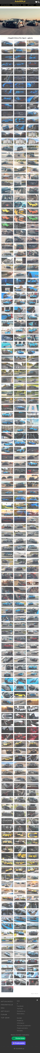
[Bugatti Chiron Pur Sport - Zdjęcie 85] (7, 240)
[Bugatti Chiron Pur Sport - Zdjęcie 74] (20, 212)
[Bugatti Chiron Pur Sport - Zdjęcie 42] (33, 134)
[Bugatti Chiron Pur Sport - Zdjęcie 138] (33, 359)
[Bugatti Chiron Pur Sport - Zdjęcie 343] (7, 842)
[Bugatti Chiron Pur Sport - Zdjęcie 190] (7, 485)
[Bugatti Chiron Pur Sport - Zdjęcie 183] (33, 464)
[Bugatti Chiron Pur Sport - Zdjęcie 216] (33, 541)
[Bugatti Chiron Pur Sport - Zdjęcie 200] (20, 506)
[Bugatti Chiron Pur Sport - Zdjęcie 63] (33, 183)
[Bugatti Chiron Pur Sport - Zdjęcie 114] (33, 303)
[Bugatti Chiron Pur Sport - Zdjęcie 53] (20, 163)
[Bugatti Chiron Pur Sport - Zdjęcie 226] (7, 569)
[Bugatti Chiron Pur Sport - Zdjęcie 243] (33, 604)
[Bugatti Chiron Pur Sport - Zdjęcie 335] (20, 821)
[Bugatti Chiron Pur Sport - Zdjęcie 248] (20, 618)
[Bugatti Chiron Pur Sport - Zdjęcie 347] (20, 849)
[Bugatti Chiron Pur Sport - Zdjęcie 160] (7, 415)
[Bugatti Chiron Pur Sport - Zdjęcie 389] (20, 947)
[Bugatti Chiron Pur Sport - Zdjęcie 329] (20, 807)
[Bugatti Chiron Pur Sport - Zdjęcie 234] (33, 583)
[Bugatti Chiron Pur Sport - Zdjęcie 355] (7, 870)
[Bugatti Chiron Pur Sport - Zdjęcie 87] (33, 240)
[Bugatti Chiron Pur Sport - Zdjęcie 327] (33, 800)
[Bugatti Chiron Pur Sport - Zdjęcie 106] (7, 289)
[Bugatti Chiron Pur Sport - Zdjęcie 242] (20, 604)
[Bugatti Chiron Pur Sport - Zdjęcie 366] (33, 891)
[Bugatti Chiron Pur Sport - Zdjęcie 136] (7, 359)
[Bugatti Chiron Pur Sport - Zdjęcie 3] (33, 43)
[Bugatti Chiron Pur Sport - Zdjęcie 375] (33, 912)
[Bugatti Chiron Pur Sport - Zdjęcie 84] (33, 233)
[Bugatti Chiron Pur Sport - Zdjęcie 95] (20, 261)
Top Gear (5, 1018)
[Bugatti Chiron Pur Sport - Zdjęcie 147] (33, 380)
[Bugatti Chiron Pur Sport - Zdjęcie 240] (33, 597)
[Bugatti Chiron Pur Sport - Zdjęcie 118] (7, 317)
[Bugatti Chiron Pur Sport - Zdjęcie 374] (20, 912)
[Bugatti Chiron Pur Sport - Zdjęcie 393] (33, 954)
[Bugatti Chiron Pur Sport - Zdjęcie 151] (7, 394)
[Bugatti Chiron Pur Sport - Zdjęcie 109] (7, 296)
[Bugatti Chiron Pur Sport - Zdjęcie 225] (33, 562)
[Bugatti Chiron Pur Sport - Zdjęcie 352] (7, 863)
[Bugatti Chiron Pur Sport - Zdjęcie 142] (7, 373)
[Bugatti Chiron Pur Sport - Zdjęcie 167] (20, 429)
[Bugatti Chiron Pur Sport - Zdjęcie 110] (20, 296)
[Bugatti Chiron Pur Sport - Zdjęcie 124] (7, 331)
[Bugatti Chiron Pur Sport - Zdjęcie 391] (7, 954)
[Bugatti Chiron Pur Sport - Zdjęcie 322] (7, 793)
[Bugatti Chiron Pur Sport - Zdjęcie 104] (20, 282)
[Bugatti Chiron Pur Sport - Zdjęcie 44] (20, 141)
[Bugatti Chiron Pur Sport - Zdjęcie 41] (20, 134)
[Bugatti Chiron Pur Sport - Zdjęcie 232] (7, 583)
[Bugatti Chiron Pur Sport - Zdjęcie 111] (33, 296)
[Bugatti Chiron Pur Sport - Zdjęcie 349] (7, 856)
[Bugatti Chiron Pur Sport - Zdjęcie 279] (33, 688)
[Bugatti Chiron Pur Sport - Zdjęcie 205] (7, 520)
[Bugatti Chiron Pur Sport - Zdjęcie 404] (20, 982)
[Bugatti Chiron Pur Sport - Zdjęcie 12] (33, 64)
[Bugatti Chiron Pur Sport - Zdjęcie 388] (7, 947)
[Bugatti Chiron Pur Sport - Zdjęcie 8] (20, 57)
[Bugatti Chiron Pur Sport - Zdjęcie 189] (33, 478)
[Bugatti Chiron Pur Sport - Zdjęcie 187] (7, 478)
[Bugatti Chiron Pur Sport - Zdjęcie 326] (20, 800)
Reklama (20, 1030)
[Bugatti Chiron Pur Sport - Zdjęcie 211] (7, 534)
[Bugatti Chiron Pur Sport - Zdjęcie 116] (20, 310)
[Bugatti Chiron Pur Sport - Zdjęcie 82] (7, 233)
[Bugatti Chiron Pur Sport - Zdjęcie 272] (20, 674)
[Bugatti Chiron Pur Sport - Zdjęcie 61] (7, 183)
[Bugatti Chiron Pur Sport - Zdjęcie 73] (7, 212)
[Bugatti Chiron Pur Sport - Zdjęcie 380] (20, 926)
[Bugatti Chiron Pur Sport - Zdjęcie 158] (20, 408)
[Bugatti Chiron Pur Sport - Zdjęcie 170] (20, 436)
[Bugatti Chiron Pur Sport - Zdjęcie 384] (33, 933)
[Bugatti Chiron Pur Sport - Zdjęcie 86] (20, 240)
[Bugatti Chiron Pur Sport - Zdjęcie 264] (33, 653)
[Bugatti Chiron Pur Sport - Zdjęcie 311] (20, 765)
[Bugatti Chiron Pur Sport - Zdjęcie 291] (33, 716)
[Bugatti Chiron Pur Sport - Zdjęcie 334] (7, 821)
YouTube (20, 1008)
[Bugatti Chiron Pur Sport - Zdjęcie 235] (7, 590)
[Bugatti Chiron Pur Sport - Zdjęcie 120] (33, 317)
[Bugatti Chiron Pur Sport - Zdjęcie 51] (33, 155)
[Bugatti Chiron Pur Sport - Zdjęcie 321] (33, 786)
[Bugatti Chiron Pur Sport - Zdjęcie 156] (33, 401)
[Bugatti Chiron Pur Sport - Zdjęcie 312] (33, 765)
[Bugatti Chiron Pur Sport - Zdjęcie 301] (7, 744)
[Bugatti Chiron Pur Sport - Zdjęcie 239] (20, 597)
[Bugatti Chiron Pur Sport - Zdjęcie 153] (33, 394)
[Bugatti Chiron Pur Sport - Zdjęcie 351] (33, 856)
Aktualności (5, 5)
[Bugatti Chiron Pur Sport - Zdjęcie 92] (20, 254)
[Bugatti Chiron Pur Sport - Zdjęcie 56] (20, 170)
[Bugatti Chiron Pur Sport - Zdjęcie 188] (20, 478)
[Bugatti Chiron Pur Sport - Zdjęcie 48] (33, 148)
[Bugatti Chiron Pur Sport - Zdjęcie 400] (7, 975)
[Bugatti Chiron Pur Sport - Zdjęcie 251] (20, 625)
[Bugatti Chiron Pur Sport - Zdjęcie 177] (33, 450)
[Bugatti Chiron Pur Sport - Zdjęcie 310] (7, 765)
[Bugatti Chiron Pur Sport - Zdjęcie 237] (33, 590)
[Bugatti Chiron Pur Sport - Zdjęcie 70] (7, 205)
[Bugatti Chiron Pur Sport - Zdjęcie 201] (33, 506)
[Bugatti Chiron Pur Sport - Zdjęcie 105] (33, 282)
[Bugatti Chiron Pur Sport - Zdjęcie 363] (33, 884)
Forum (4, 1014)
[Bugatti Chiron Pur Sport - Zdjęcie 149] (20, 387)
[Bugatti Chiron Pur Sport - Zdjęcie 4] (7, 50)
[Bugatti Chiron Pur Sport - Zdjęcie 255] (33, 632)
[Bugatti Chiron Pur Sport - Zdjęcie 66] (33, 190)
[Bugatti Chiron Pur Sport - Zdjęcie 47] (20, 148)
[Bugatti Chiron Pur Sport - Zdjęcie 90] (33, 247)
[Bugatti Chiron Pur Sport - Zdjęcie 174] (33, 443)
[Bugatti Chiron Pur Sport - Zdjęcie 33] (33, 113)
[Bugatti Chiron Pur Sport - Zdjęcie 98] (20, 268)
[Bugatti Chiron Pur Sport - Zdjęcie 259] (7, 646)
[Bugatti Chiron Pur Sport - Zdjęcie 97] (7, 268)
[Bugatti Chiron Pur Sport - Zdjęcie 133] (7, 352)
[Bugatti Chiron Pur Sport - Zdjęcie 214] (7, 541)
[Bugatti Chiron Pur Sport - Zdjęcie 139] (7, 366)
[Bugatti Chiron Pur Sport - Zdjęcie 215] (20, 541)
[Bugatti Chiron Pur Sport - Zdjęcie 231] (33, 576)
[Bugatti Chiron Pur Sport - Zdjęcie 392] (20, 954)
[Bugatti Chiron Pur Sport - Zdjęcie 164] (20, 422)
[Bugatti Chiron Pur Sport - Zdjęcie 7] (7, 57)
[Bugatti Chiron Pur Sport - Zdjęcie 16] (7, 78)
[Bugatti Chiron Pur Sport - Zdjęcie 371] (20, 905)
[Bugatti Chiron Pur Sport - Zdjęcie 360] (33, 877)
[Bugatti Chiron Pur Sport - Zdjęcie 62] (20, 183)
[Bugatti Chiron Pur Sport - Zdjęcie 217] (7, 548)
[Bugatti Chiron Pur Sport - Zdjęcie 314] (20, 772)
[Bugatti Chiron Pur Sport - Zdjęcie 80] (20, 226)
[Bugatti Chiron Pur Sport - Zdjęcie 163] (7, 422)
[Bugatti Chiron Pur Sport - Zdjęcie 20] (20, 85)
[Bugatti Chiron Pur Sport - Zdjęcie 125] (20, 331)
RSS (18, 1001)
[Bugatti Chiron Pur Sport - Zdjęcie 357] (33, 870)
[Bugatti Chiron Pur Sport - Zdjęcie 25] (7, 99)
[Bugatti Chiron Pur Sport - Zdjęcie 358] (7, 877)
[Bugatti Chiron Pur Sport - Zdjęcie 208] (7, 527)
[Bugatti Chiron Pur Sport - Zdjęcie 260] (20, 646)
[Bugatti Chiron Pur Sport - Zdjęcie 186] (33, 471)
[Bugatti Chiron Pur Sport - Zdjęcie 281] (20, 695)
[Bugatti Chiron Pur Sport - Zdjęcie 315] (33, 772)
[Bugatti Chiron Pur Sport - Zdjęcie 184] (7, 471)
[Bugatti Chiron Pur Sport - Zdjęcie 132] (33, 345)
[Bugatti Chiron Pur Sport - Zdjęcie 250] (7, 625)
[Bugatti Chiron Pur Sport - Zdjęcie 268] (7, 667)
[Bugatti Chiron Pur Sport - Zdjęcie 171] (33, 436)
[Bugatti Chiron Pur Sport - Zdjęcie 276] (33, 681)
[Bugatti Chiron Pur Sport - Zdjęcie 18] (33, 78)
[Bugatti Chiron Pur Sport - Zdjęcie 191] (20, 485)
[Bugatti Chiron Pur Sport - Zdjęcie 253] (7, 632)
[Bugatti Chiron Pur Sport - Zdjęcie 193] (7, 492)
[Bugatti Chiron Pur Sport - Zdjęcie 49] (7, 155)
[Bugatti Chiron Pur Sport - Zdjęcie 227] (20, 569)
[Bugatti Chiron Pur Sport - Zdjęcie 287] (20, 709)
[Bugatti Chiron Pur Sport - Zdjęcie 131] (20, 345)
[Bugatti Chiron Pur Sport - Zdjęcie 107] (20, 289)
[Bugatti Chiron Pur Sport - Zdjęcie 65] (20, 190)
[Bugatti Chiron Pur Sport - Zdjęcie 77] (20, 218)
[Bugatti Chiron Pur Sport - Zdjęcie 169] (7, 436)
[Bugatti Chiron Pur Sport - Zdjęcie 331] (7, 814)
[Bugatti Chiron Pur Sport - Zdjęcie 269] (20, 667)
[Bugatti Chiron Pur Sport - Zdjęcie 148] (7, 387)
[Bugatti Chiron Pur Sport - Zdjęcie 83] (20, 233)
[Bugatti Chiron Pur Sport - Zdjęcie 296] (20, 730)
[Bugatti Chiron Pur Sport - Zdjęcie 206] (20, 520)
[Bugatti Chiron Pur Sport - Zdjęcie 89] (20, 247)
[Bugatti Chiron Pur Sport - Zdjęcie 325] (7, 800)
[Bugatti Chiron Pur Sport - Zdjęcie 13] (7, 71)
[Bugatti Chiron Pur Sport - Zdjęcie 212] (20, 534)
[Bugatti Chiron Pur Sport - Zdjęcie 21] (33, 85)
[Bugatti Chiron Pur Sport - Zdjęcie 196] (7, 499)
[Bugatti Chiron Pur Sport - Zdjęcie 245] (20, 611)
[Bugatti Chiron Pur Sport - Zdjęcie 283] (7, 702)
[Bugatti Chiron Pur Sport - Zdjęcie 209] (20, 527)
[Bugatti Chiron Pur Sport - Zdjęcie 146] (20, 380)
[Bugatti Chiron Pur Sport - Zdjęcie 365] (20, 891)
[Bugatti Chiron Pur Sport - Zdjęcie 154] (7, 401)
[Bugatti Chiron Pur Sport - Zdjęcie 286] (7, 709)
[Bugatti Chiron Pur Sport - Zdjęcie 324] (33, 793)
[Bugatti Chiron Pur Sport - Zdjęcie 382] (7, 933)
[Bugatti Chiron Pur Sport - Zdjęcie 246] (33, 611)
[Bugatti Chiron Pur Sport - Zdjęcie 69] (33, 198)
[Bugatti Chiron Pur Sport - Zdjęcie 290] (20, 716)
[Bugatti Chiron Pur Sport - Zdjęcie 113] (20, 303)
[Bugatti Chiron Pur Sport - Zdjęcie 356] (20, 870)
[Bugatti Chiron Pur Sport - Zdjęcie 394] (7, 961)
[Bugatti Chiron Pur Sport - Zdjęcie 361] (7, 884)
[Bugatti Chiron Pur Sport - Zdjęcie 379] (7, 926)
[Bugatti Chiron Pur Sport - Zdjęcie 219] (33, 548)
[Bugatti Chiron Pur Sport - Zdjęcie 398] (20, 968)
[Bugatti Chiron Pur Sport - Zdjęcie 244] (7, 611)
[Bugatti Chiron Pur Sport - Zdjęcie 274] (7, 681)
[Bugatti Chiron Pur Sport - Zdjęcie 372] (33, 905)
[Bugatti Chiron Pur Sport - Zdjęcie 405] (33, 982)
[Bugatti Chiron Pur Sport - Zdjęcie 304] (7, 751)
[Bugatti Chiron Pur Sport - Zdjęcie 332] (20, 814)
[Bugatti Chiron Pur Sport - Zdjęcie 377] (20, 919)
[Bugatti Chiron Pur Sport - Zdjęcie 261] (33, 646)
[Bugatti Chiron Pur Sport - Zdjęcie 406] (7, 989)
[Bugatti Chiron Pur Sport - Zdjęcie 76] (7, 218)
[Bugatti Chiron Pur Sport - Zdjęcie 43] (7, 141)
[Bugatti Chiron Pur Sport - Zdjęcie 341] (20, 835)
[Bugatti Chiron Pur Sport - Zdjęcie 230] (20, 576)
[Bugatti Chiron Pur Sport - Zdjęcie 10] (7, 64)
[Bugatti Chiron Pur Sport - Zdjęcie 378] (33, 919)
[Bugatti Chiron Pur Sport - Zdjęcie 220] (7, 555)
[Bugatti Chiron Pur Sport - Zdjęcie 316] (7, 779)
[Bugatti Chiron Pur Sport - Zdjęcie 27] (33, 99)
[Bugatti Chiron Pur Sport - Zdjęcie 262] (7, 653)
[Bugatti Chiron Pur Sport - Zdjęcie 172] (7, 443)
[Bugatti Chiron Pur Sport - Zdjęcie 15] (33, 71)
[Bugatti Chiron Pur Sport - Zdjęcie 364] (7, 891)
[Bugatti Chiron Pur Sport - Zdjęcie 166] (7, 429)
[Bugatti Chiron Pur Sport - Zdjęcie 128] (20, 338)
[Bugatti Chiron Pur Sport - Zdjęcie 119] (20, 317)
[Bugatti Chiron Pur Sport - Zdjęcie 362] (20, 884)
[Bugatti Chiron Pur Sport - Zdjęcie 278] (20, 688)
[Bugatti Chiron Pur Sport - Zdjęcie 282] (33, 695)
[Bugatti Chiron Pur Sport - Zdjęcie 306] (33, 751)
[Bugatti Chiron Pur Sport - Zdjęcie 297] (33, 730)
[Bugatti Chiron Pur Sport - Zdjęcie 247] (7, 618)
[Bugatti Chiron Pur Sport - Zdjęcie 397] (7, 968)
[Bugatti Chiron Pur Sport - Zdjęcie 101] (20, 275)
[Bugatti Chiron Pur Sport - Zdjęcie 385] (7, 940)
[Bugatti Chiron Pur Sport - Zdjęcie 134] (20, 352)
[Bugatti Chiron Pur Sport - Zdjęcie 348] (33, 849)
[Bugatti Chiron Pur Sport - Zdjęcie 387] (33, 940)
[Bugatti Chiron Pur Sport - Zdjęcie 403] (7, 982)
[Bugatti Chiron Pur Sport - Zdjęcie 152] (20, 394)
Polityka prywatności (24, 1025)
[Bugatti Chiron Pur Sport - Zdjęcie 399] (33, 968)
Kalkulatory (21, 1013)
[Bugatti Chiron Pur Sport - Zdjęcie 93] (33, 254)
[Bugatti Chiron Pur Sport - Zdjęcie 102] (33, 275)
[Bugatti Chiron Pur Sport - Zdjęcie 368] (20, 898)
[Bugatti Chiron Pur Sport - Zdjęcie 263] (20, 653)
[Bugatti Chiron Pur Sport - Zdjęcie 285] (33, 702)
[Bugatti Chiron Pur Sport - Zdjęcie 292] (7, 723)
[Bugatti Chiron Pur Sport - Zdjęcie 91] (7, 254)
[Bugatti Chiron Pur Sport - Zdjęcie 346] (7, 849)
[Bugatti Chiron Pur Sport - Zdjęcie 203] (20, 513)
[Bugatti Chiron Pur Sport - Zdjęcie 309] (33, 758)
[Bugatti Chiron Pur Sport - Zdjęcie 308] (20, 758)
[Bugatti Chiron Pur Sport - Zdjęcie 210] (33, 527)
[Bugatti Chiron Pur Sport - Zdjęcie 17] (20, 78)
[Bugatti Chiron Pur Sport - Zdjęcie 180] (30, 21)
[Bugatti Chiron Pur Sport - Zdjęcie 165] (33, 422)
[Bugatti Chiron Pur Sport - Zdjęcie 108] (33, 289)
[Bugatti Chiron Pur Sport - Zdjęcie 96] (33, 261)
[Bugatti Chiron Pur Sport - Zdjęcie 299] (20, 737)
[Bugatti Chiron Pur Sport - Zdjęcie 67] (7, 198)
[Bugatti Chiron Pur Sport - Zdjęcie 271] (7, 674)
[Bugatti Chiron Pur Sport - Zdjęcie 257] (20, 639)
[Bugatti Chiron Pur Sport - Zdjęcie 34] (7, 120)
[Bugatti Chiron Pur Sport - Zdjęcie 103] (7, 282)
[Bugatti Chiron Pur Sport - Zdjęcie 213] (33, 534)
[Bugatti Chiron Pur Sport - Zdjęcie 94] (7, 261)
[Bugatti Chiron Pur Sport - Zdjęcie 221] (20, 555)
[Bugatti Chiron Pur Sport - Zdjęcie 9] (33, 57)
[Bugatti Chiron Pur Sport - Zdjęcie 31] (7, 113)
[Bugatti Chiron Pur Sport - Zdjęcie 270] (33, 667)
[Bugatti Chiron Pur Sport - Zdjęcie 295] (7, 730)
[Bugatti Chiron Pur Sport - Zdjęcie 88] (7, 247)
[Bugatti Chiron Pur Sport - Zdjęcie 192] (33, 485)
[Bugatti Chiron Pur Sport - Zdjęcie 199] (7, 506)
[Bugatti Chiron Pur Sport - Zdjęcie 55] (7, 170)
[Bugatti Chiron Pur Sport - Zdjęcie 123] (33, 324)
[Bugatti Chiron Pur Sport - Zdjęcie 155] (20, 401)
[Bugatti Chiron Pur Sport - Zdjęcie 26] (20, 99)
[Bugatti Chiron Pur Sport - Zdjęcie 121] (7, 324)
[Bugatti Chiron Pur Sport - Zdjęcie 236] (20, 590)
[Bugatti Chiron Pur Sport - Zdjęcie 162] (33, 415)
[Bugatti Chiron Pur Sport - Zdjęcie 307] (7, 758)
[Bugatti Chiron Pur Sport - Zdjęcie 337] (7, 828)
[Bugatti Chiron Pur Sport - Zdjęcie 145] (7, 380)
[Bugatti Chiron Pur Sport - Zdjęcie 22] (7, 92)
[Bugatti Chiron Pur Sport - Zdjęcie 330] (33, 807)
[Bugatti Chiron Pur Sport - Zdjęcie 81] (33, 226)
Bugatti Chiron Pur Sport (17, 38)
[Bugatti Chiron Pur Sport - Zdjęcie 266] (20, 660)
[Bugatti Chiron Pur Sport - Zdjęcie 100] (7, 275)
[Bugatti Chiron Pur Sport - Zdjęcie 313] (7, 772)
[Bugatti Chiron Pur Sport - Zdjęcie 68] (20, 198)
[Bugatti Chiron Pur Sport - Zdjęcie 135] (33, 352)
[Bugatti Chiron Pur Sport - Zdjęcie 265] (7, 660)
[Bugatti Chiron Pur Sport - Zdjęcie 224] (20, 562)
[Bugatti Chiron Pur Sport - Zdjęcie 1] (7, 43)
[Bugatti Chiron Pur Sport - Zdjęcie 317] (20, 779)
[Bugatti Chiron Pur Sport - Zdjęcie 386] (20, 940)
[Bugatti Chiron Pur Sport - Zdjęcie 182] (20, 464)
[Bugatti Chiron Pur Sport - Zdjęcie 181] (7, 464)
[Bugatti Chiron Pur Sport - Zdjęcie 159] (33, 408)
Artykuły (31, 5)
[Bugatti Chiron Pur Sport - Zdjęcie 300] (33, 737)
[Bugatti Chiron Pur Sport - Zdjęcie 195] (33, 492)
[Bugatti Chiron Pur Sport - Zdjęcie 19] (7, 85)
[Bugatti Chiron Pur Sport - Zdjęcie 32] (20, 113)
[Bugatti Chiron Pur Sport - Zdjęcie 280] (7, 695)
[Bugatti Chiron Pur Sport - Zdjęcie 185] (20, 471)
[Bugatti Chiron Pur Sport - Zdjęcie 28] (7, 106)
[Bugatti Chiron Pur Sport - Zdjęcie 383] (20, 933)
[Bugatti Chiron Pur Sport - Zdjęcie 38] (20, 127)
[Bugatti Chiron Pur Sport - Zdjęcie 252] (33, 625)
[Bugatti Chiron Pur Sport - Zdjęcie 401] (20, 975)
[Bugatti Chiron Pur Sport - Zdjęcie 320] (20, 786)
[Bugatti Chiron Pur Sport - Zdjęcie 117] (33, 310)
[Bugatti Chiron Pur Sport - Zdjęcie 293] (20, 723)
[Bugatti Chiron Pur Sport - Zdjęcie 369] (33, 898)
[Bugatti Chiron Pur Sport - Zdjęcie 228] (33, 569)
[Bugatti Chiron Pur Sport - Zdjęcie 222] (33, 555)
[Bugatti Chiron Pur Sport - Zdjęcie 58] (7, 176)
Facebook (20, 1006)
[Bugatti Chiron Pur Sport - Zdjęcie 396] (33, 961)
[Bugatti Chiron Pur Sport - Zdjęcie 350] (20, 856)
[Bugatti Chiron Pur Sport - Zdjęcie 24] (33, 92)
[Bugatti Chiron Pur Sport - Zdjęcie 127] (7, 338)
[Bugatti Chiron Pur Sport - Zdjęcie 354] (33, 863)
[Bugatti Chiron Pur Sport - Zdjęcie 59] (20, 176)
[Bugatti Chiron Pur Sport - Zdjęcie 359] (20, 877)
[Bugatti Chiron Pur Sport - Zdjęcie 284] (20, 702)
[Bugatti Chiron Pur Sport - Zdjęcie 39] (33, 127)
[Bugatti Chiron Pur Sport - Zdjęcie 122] (20, 324)
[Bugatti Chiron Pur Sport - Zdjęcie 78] (33, 218)
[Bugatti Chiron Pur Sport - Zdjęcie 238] (7, 597)
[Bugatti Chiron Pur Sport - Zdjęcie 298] (7, 737)
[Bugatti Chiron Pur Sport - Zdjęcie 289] (7, 716)
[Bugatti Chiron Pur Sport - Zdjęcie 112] (7, 303)
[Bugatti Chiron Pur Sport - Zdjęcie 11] (20, 64)
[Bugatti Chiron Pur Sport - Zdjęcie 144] (33, 373)
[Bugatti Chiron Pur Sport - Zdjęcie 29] (20, 106)
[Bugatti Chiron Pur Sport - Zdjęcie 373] (7, 912)
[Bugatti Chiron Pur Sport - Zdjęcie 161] (20, 415)
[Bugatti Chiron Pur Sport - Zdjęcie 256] (7, 639)
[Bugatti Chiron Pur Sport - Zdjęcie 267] (33, 660)
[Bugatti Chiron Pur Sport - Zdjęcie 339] (33, 828)
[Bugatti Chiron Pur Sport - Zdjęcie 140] (20, 366)
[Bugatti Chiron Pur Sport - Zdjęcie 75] (33, 212)
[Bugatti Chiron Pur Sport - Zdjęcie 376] (7, 919)
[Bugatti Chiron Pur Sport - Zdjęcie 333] (33, 814)
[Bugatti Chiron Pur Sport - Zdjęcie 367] (7, 898)
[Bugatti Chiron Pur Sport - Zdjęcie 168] (33, 429)
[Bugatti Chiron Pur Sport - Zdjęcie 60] (33, 176)
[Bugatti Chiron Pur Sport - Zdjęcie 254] (20, 632)
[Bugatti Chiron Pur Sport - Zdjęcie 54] (33, 163)
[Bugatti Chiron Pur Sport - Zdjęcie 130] (7, 345)
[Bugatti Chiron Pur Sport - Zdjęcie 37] (7, 127)
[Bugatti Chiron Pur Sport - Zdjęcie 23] (20, 92)
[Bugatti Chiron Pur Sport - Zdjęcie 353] (20, 863)
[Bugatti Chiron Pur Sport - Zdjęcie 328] (7, 807)
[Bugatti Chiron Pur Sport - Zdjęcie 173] (20, 443)
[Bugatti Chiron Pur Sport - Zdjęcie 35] (20, 120)
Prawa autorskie (22, 1028)
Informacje (20, 1023)
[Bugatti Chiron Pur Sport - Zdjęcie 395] (20, 961)
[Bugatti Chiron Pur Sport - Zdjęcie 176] (20, 450)
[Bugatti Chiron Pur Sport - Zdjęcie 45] (33, 141)
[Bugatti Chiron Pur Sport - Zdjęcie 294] (33, 723)
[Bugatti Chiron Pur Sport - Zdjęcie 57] (33, 170)
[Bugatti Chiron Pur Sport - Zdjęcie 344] (20, 842)
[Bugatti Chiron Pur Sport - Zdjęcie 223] (7, 562)
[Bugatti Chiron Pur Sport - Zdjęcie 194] (20, 492)
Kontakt (19, 1018)
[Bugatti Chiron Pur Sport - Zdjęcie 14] (20, 71)
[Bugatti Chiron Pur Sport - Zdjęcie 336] (33, 821)
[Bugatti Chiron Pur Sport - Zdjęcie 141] (33, 366)
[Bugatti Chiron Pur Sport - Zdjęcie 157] (7, 408)
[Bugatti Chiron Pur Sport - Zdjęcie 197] (20, 499)
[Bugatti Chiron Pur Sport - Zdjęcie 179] (20, 457)
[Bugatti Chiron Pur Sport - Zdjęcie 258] (33, 639)
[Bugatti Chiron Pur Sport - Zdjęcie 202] (7, 513)
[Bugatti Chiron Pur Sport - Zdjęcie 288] (33, 709)
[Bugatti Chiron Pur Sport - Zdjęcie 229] (7, 576)
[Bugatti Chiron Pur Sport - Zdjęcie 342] (33, 835)
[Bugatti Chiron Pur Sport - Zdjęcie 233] (20, 583)
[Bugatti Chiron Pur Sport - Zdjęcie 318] (33, 779)
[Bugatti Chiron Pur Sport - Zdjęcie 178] (10, 21)
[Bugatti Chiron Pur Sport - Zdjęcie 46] (7, 148)
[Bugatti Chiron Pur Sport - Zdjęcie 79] (7, 226)
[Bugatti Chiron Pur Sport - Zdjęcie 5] (20, 50)
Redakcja (20, 1020)
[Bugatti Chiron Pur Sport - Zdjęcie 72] (33, 205)
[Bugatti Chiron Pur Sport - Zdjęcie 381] (33, 926)
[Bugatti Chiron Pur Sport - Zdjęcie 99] (33, 268)
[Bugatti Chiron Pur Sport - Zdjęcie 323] (20, 793)
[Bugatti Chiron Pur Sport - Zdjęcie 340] (7, 835)
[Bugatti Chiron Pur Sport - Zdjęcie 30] (33, 106)
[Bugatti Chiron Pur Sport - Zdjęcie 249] (33, 618)
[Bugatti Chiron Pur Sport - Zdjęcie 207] (33, 520)
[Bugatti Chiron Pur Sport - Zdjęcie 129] (33, 338)
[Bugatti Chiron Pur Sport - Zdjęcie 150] (33, 387)
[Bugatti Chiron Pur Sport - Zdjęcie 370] (7, 905)
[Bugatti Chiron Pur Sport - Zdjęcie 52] (7, 163)
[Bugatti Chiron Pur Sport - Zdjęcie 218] (20, 548)
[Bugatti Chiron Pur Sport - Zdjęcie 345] (33, 842)
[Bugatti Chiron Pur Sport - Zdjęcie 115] (7, 310)
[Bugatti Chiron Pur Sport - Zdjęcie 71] (20, 205)
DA (24, 5)
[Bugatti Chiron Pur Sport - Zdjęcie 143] (20, 373)
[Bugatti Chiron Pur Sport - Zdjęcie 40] (7, 134)
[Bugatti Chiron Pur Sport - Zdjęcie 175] (7, 450)
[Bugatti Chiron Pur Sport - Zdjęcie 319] (7, 786)
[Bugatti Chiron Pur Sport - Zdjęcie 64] (7, 190)
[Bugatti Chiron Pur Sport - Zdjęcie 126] (33, 331)
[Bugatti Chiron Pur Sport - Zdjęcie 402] (33, 975)
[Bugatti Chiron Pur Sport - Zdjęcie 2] (20, 43)
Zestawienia (21, 1011)
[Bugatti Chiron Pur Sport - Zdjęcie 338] (20, 828)
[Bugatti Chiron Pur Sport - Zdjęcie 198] (33, 499)
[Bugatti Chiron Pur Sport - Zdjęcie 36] (33, 120)
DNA (3, 1008)
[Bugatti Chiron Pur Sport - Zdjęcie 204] (33, 513)
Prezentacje (16, 5)
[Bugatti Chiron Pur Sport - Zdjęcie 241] (7, 604)
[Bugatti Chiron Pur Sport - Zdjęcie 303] (33, 744)
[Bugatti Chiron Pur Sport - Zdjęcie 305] (20, 751)
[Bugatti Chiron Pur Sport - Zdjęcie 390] (33, 947)
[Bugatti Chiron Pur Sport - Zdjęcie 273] (33, 674)
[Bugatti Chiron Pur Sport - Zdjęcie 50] (20, 155)
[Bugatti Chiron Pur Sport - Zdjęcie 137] (20, 359)
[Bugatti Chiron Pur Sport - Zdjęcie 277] (7, 688)
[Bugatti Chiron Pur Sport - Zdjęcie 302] (20, 744)
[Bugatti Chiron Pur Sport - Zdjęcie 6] (33, 50)
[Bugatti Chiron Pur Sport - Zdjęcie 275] (20, 681)
